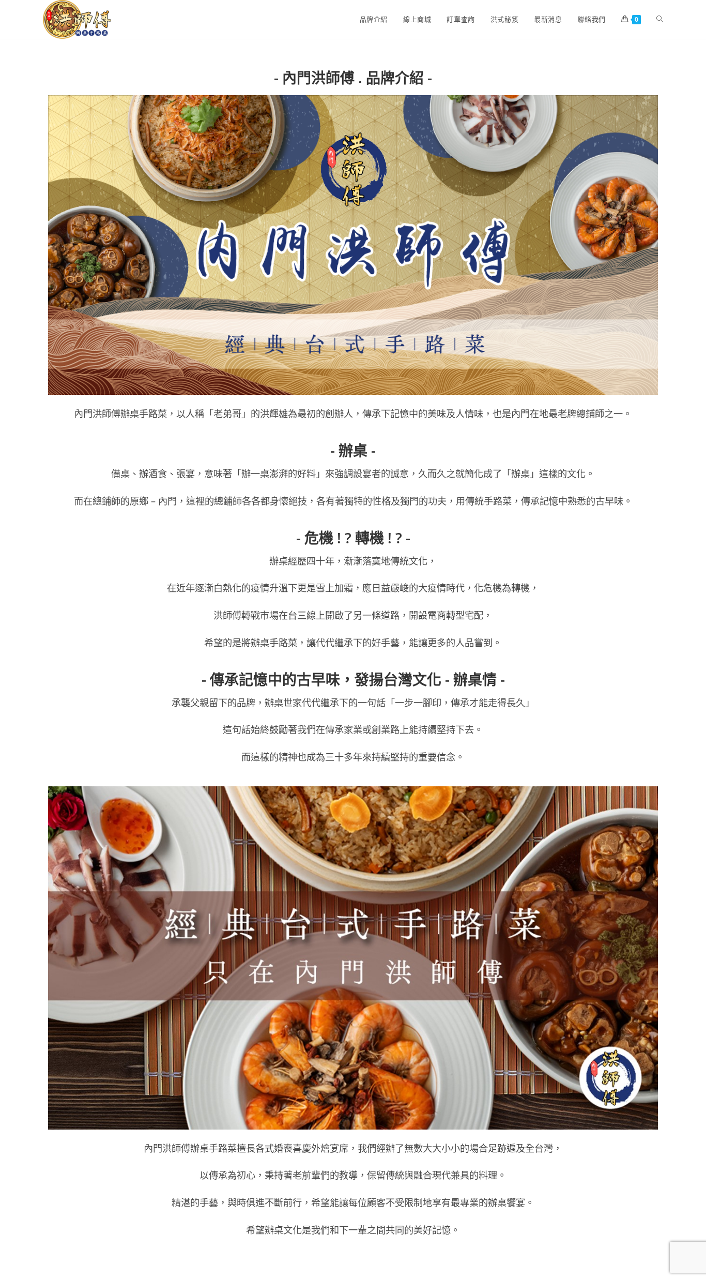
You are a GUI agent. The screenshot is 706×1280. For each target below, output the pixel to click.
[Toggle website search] (660, 19)
